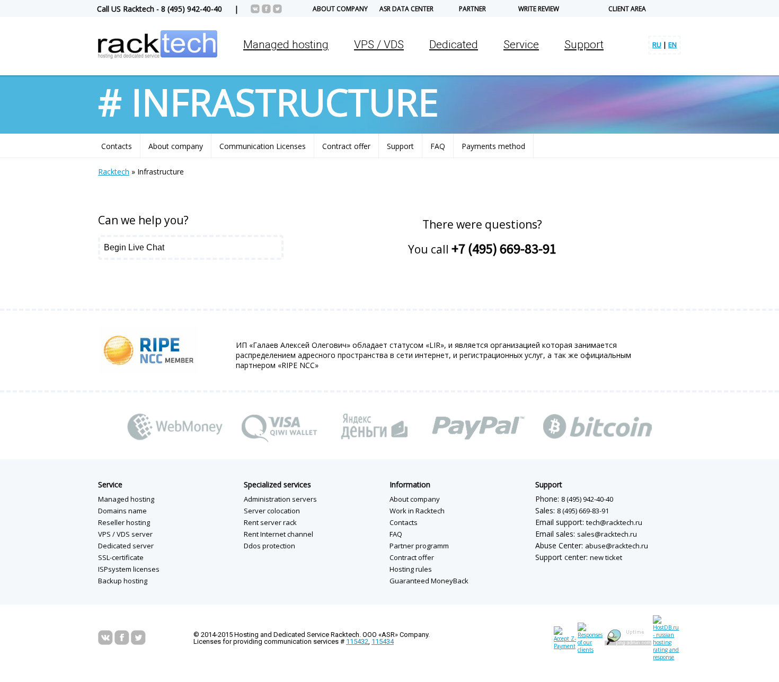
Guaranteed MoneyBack (429, 580)
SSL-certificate (121, 557)
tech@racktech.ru (614, 522)
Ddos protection (269, 545)
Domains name (122, 510)
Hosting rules (411, 569)
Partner (472, 8)
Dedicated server (126, 545)
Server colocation (272, 510)
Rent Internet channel (278, 534)
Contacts (116, 146)
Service (110, 484)
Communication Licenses (262, 146)
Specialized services (277, 484)
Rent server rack (270, 522)
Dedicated (453, 44)
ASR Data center (406, 8)
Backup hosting (122, 580)
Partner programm (419, 545)
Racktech (113, 172)
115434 (382, 641)
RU (656, 44)
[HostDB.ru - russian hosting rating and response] (667, 657)
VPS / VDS (379, 44)
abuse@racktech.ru (616, 545)
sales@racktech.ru (607, 534)
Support (584, 44)
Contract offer (346, 146)
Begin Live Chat (134, 247)
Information (410, 484)
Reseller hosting (124, 522)
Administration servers (280, 499)
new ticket (606, 557)
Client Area (627, 8)
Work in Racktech (417, 510)
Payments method (493, 146)
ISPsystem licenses (129, 569)
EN (672, 44)
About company (340, 8)
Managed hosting (126, 499)
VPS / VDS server (125, 534)
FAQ (437, 146)
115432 (357, 641)
